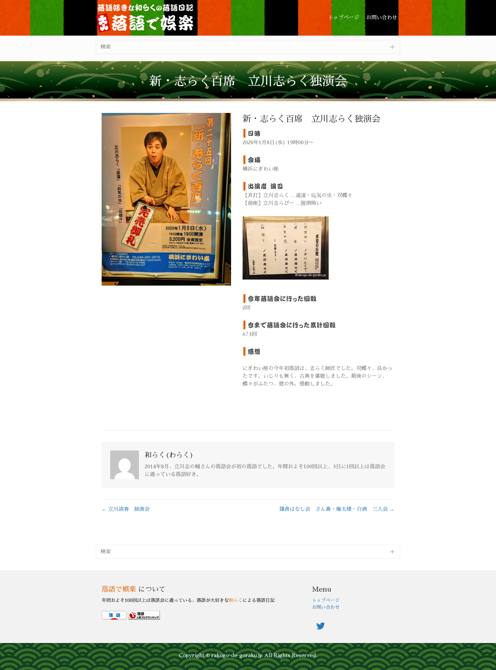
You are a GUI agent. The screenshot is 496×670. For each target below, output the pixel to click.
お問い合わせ (326, 607)
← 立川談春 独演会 (126, 509)
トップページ (326, 600)
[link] (343, 17)
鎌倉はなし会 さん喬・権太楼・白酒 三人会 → (336, 509)
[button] (248, 47)
